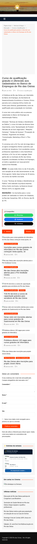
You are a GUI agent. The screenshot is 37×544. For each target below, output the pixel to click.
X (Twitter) (20, 223)
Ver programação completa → (18, 470)
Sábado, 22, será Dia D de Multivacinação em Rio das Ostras (18, 525)
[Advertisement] (18, 54)
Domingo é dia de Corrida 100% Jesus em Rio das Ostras (17, 519)
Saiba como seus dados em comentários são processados (18, 434)
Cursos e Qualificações (25, 90)
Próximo (28, 231)
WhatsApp (20, 215)
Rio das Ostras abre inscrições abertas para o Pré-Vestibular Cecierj (16, 273)
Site (3, 411)
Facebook (20, 219)
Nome (4, 395)
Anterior (8, 231)
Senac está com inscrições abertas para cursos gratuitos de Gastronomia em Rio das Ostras (18, 319)
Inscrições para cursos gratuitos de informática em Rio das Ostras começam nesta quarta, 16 (18, 249)
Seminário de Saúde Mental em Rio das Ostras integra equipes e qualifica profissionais (16, 505)
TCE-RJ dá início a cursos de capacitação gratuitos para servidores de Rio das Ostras (15, 296)
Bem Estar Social (9, 358)
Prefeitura (22, 290)
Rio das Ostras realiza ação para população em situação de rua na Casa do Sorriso (18, 512)
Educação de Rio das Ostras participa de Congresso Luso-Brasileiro (17, 497)
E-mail (4, 403)
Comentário (6, 384)
